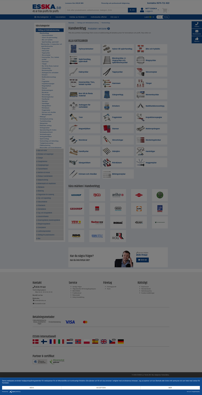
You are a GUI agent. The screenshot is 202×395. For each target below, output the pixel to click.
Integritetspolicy (196, 391)
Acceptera (101, 388)
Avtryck (189, 391)
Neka (32, 388)
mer (170, 388)
